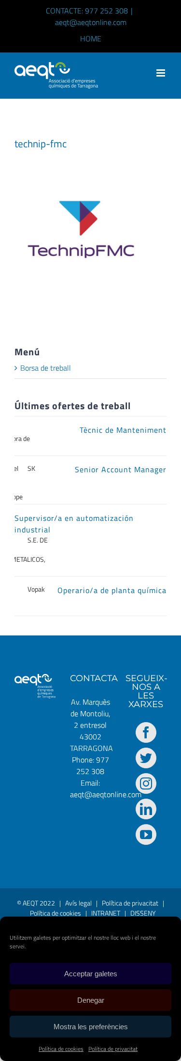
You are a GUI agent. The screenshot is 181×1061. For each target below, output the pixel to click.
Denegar (90, 1000)
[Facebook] (146, 732)
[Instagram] (146, 783)
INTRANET (105, 913)
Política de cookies (61, 1048)
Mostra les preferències (91, 1026)
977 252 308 (92, 765)
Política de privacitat (113, 1048)
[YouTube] (146, 834)
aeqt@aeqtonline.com (90, 22)
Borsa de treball (45, 368)
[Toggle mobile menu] (161, 73)
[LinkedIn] (146, 809)
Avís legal (78, 903)
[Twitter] (146, 758)
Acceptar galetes (90, 974)
